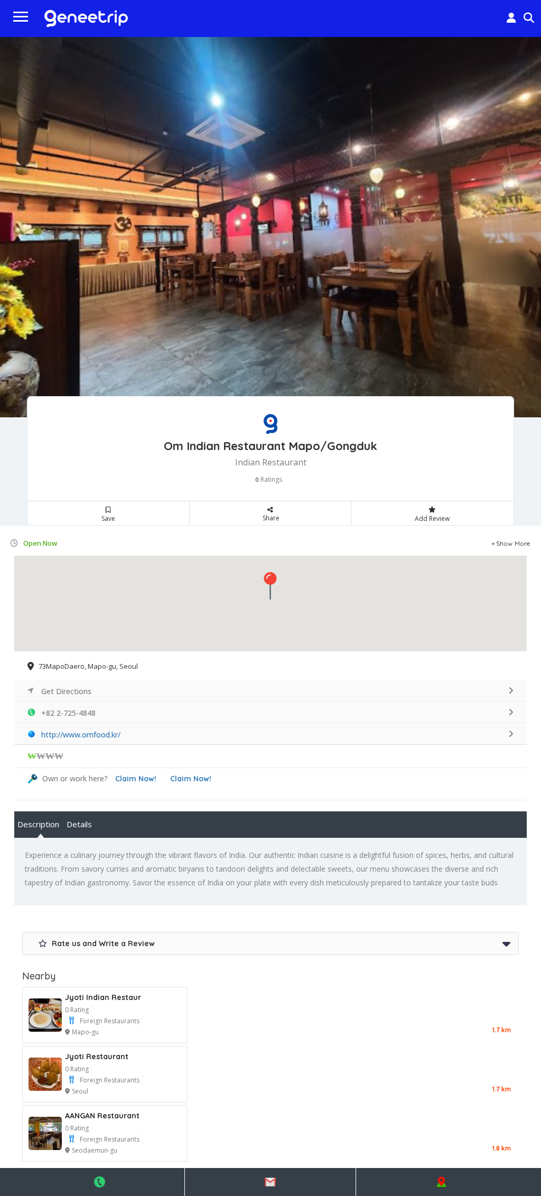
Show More (513, 543)
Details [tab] (79, 824)
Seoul (80, 1091)
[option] (270, 227)
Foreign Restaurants (109, 1020)
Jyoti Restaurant (96, 1056)
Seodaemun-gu (94, 1150)
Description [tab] (38, 824)
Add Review (432, 518)
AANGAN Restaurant (102, 1115)
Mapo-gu (85, 1031)
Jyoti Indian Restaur (103, 997)
